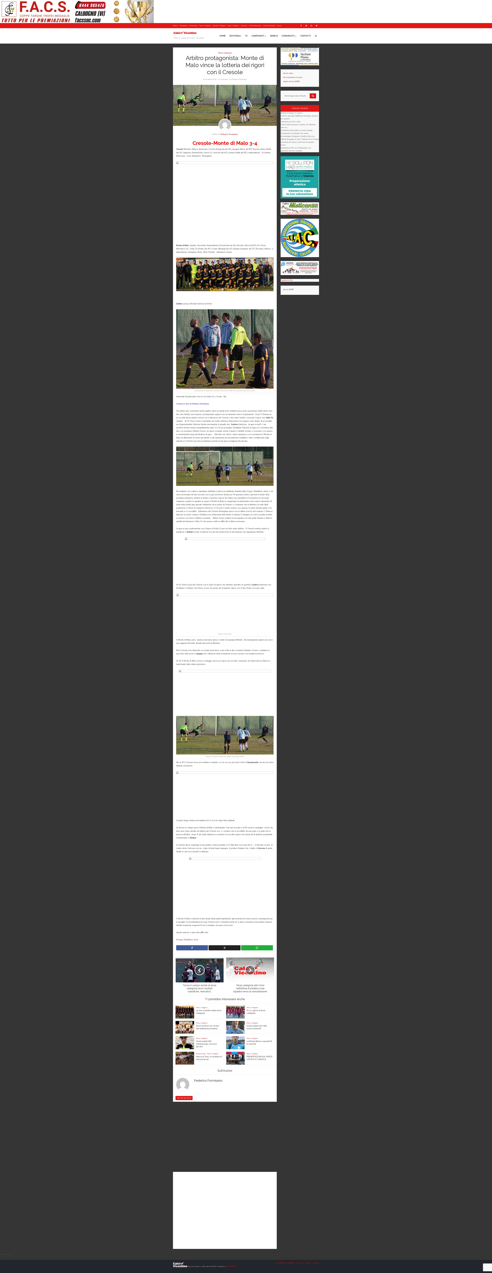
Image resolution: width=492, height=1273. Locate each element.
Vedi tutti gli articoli (184, 1098)
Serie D (175, 26)
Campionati (258, 36)
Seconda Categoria (219, 26)
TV (246, 36)
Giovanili (244, 26)
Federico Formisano (239, 79)
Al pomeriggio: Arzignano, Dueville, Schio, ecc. (298, 136)
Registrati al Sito (287, 280)
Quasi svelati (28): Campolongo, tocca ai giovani (206, 1044)
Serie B (274, 36)
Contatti (305, 36)
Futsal (279, 26)
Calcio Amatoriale (269, 26)
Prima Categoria (205, 26)
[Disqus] (225, 1137)
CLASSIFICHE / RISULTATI (285, 1263)
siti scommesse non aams (292, 77)
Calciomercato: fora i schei (290, 122)
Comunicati (287, 36)
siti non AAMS (288, 289)
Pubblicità (315, 1263)
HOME (223, 36)
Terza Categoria (233, 26)
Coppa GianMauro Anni (187, 940)
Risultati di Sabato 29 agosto (291, 113)
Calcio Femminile (255, 26)
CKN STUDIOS (230, 1266)
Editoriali (235, 36)
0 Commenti (223, 79)
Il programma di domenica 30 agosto (294, 133)
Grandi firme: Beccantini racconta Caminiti (296, 130)
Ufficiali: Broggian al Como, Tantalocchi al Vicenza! (300, 139)
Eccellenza (183, 26)
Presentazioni (201, 1054)
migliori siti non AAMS (291, 81)
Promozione (193, 26)
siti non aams (288, 73)
